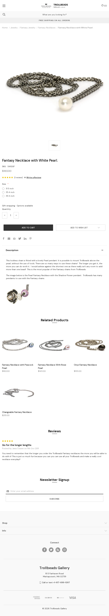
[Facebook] (3, 238)
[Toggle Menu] (4, 5)
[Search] (2, 14)
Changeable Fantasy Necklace (17, 412)
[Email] (9, 238)
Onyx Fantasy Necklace (85, 364)
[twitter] (51, 550)
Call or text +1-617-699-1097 (56, 582)
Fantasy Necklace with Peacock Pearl (17, 366)
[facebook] (44, 550)
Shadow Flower (65, 275)
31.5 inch (10, 188)
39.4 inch (10, 196)
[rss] (58, 550)
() (105, 5)
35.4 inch (10, 192)
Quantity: (6, 209)
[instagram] (64, 550)
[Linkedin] (25, 238)
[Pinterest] (30, 238)
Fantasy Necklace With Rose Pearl (52, 366)
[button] (54, 250)
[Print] (14, 238)
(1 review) (18, 177)
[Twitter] (19, 238)
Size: (4, 184)
